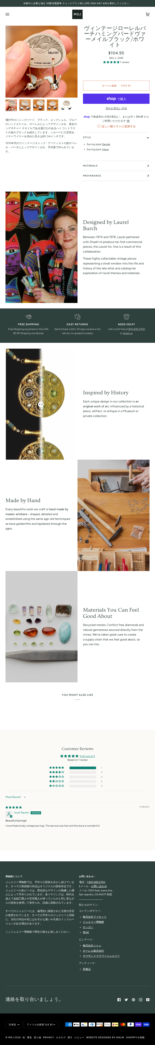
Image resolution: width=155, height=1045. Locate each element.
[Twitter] (126, 999)
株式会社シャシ (92, 945)
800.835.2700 (136, 329)
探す (70, 1037)
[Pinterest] (133, 999)
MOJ (11, 1037)
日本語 (13, 1024)
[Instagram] (140, 999)
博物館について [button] (14, 876)
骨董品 (87, 969)
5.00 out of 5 (87, 756)
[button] (111, 62)
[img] (13, 807)
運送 (29, 1037)
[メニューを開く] (11, 14)
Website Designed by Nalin (105, 1037)
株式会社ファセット (95, 916)
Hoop (105, 149)
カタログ (61, 1037)
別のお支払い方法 (116, 108)
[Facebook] (119, 999)
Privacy (48, 1037)
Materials (90, 165)
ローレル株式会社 (93, 950)
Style (87, 137)
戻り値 (37, 1037)
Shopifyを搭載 (135, 1037)
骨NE (86, 932)
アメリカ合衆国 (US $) (40, 1024)
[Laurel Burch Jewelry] (41, 247)
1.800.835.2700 (96, 882)
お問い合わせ (99, 886)
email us (127, 333)
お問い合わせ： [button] (87, 876)
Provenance (92, 175)
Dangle (106, 144)
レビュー (79, 1037)
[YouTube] (148, 999)
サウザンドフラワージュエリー (101, 955)
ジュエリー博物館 (93, 921)
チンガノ (88, 927)
